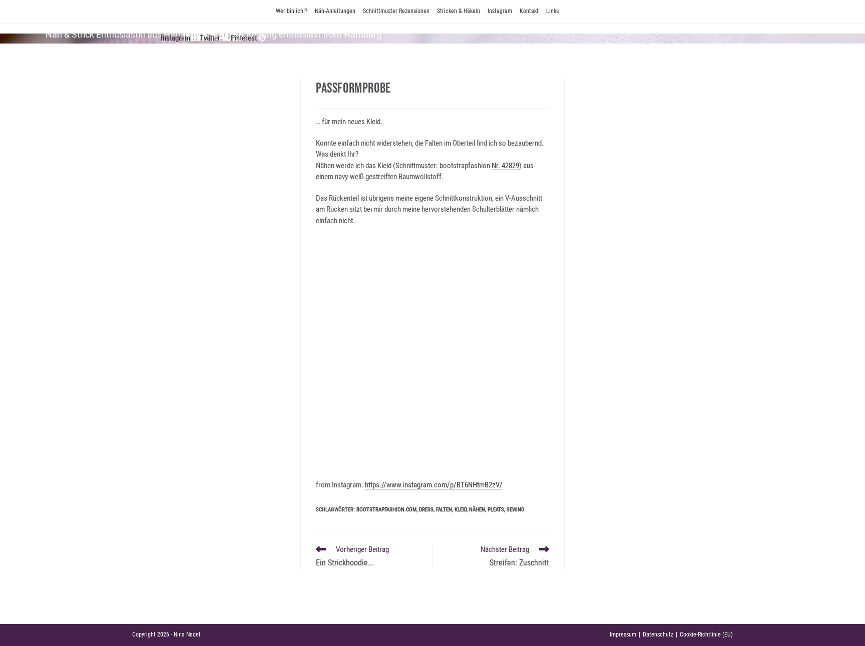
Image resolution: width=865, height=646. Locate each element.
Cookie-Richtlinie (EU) (706, 634)
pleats (496, 509)
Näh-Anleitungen (335, 11)
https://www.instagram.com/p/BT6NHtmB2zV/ (434, 484)
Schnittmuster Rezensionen (396, 11)
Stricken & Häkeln (458, 11)
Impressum (623, 634)
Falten (444, 509)
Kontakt (529, 11)
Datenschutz (658, 634)
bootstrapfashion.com (386, 509)
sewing (516, 509)
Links (552, 11)
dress (426, 509)
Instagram (500, 11)
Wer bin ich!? (291, 11)
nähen (477, 509)
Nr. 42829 (505, 165)
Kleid (461, 509)
